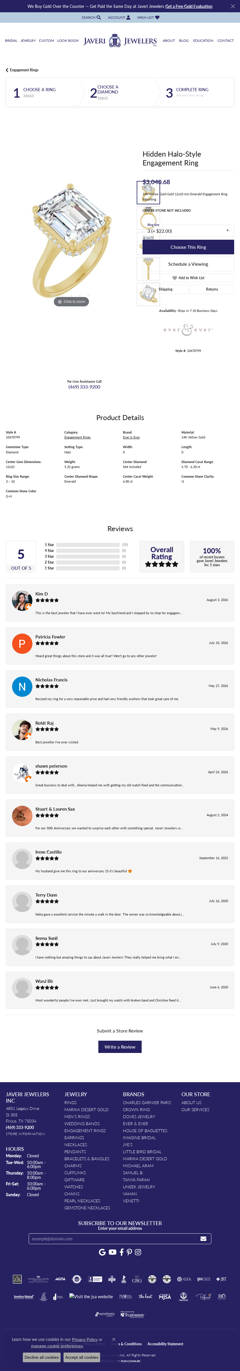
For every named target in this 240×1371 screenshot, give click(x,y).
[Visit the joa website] (58, 1296)
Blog (184, 40)
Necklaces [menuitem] (75, 1144)
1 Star (49, 568)
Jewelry (28, 40)
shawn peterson (51, 766)
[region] (71, 243)
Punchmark (130, 1361)
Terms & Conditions (126, 1343)
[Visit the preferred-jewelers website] (204, 1296)
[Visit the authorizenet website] (76, 1279)
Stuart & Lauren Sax (55, 809)
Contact (225, 40)
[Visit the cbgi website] (137, 1279)
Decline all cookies (42, 1357)
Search (28, 95)
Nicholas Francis (51, 679)
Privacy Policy (84, 1339)
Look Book (68, 40)
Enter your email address (120, 1228)
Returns (212, 289)
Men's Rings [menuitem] (77, 1116)
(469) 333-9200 (84, 386)
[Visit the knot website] (145, 1296)
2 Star (49, 562)
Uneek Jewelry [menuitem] (139, 1186)
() (125, 544)
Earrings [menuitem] (74, 1137)
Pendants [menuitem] (75, 1151)
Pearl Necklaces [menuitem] (82, 1200)
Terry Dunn (46, 895)
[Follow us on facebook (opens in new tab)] (121, 1252)
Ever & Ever (131, 437)
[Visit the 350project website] (17, 1279)
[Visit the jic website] (43, 1296)
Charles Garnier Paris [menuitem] (147, 1102)
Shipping (165, 289)
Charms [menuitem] (72, 1165)
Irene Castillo (48, 852)
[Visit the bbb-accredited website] (95, 1279)
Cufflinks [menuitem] (75, 1172)
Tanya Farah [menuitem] (136, 1179)
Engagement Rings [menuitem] (85, 1130)
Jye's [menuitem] (127, 1144)
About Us (191, 1102)
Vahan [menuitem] (130, 1193)
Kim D (41, 593)
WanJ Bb (44, 981)
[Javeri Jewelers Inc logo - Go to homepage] (120, 41)
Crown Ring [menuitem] (136, 1109)
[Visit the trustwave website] (133, 1314)
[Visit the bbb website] (123, 1279)
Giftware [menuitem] (74, 1179)
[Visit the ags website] (38, 1279)
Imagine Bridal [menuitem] (139, 1137)
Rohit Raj (44, 723)
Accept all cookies (81, 1357)
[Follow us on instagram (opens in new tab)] (138, 1252)
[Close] (232, 6)
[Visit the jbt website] (221, 1279)
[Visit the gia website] (184, 1279)
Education (203, 40)
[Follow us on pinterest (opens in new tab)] (129, 1252)
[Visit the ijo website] (203, 1279)
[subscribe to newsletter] (203, 1239)
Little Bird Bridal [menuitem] (142, 1151)
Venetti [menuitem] (131, 1200)
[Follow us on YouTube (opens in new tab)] (112, 1252)
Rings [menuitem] (70, 1102)
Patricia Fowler (50, 636)
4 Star (49, 550)
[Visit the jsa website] (91, 1296)
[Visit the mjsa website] (165, 1296)
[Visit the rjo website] (221, 1296)
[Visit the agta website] (60, 1279)
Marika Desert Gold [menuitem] (86, 1109)
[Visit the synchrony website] (105, 1314)
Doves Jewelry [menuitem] (139, 1116)
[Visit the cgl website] (166, 1279)
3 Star (49, 556)
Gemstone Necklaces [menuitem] (87, 1208)
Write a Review (120, 1046)
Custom (46, 40)
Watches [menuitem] (73, 1186)
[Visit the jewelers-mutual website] (24, 1296)
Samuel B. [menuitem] (133, 1172)
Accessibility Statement (165, 1343)
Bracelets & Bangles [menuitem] (86, 1158)
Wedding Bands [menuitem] (82, 1123)
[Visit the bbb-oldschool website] (111, 1279)
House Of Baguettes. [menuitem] (145, 1130)
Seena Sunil (46, 938)
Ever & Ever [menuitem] (135, 1123)
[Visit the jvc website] (126, 1296)
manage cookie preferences (57, 1346)
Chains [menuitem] (71, 1193)
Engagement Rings (24, 70)
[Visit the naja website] (183, 1296)
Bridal (11, 40)
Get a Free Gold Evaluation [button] (188, 6)
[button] (90, 17)
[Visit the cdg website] (152, 1279)
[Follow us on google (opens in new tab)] (102, 1252)
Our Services (195, 1109)
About (169, 40)
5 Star (49, 544)
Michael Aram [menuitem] (138, 1165)
